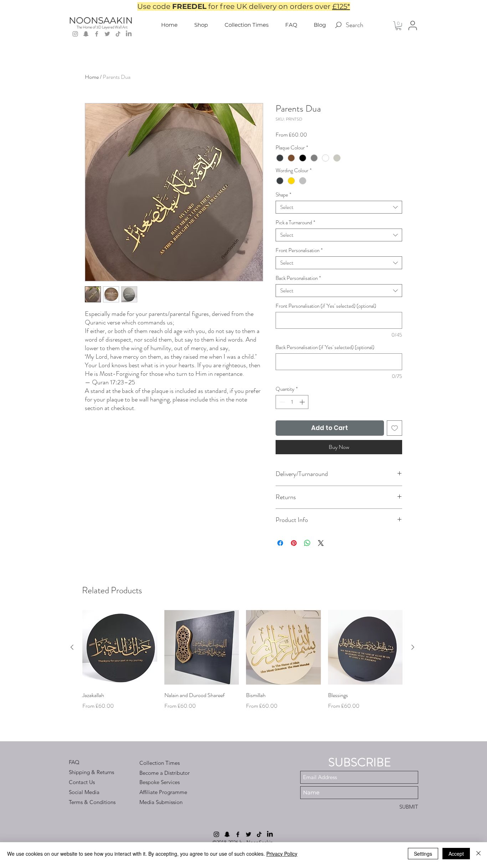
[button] (398, 25)
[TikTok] (118, 33)
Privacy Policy (281, 853)
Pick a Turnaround (295, 222)
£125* (341, 6)
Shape (283, 194)
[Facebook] (96, 33)
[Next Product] (413, 647)
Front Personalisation (299, 250)
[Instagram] (75, 33)
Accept (456, 853)
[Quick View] (119, 647)
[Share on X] (321, 543)
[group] (242, 665)
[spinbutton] (292, 402)
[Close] (478, 853)
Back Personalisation (298, 278)
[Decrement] (281, 402)
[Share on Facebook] (280, 543)
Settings (423, 853)
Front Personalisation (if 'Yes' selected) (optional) (326, 306)
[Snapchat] (85, 33)
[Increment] (303, 402)
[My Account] (412, 25)
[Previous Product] (72, 647)
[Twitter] (107, 33)
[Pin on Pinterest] (293, 543)
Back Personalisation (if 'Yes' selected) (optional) (325, 347)
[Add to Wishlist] (395, 428)
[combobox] (339, 207)
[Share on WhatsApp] (307, 543)
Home (92, 77)
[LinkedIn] (128, 33)
